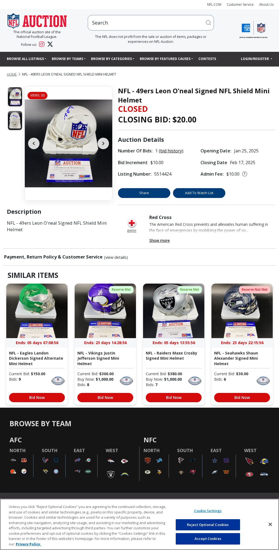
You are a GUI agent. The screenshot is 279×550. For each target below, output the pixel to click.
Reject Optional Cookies (208, 524)
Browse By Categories (111, 58)
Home (12, 74)
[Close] (270, 524)
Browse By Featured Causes (165, 58)
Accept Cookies (208, 538)
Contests (207, 58)
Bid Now (37, 397)
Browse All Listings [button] (25, 58)
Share (144, 193)
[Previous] (34, 143)
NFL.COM (214, 4)
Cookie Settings (208, 510)
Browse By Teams (67, 58)
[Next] (103, 143)
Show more (159, 240)
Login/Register (255, 58)
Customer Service (240, 4)
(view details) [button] (116, 257)
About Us (266, 4)
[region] (139, 524)
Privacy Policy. (28, 544)
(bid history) (171, 151)
